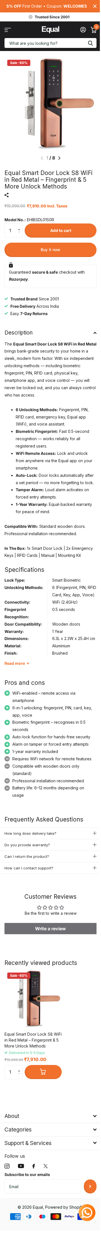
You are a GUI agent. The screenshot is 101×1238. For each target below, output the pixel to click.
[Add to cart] (43, 1106)
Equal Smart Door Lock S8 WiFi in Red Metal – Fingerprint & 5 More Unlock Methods (33, 1073)
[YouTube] (21, 1200)
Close (95, 6)
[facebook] (33, 1199)
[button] (20, 226)
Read (14, 663)
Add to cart (60, 230)
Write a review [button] (48, 962)
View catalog (7, 29)
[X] (45, 1200)
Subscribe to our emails (27, 1208)
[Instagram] (7, 1199)
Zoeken (90, 43)
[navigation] (59, 158)
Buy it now (50, 249)
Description (18, 332)
